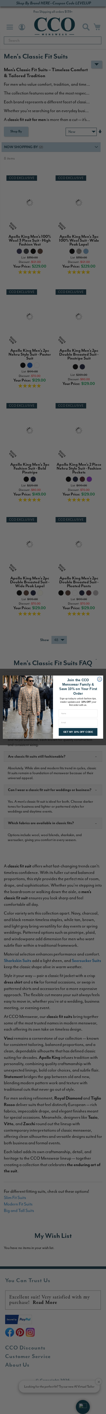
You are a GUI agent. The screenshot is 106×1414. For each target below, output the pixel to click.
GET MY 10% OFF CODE (78, 731)
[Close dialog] (99, 679)
